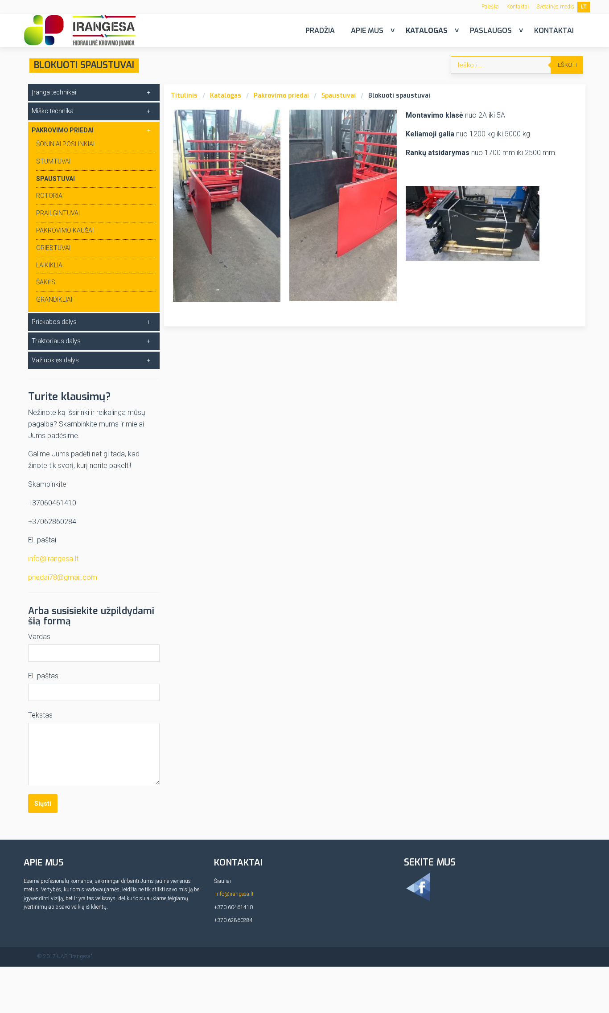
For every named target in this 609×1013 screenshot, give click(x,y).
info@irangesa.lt (53, 558)
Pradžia (320, 30)
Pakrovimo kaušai (65, 230)
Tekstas (40, 715)
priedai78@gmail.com (62, 577)
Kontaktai (517, 7)
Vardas (39, 636)
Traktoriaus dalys (56, 341)
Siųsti (42, 803)
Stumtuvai (53, 161)
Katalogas (427, 30)
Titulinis (184, 95)
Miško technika (53, 111)
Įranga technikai (54, 92)
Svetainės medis (555, 7)
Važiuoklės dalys (55, 360)
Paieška (490, 7)
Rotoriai (50, 195)
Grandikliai (54, 299)
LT (583, 7)
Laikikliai (50, 265)
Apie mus (367, 30)
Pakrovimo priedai (281, 95)
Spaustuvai (338, 95)
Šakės (45, 282)
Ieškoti (566, 65)
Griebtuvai (53, 247)
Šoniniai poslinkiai (65, 144)
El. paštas (43, 676)
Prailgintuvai (58, 213)
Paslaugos (491, 30)
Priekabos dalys (54, 321)
